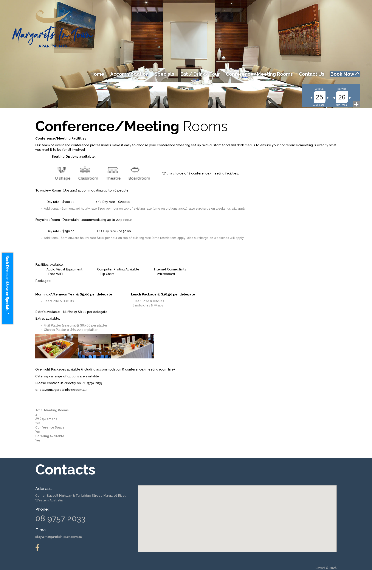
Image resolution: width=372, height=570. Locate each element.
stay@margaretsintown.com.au (58, 537)
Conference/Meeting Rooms (259, 74)
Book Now (342, 74)
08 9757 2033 (60, 518)
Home (97, 74)
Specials (164, 74)
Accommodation (129, 74)
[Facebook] (39, 548)
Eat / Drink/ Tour (200, 74)
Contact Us (311, 74)
